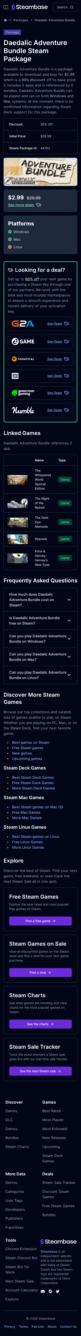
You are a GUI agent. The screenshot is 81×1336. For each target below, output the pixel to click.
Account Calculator (21, 1290)
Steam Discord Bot (21, 1258)
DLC (9, 1120)
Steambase (48, 1251)
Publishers (14, 1218)
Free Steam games (28, 748)
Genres (11, 1182)
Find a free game (37, 921)
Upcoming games (27, 758)
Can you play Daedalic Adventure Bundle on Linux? (37, 675)
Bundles (12, 1137)
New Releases (54, 1137)
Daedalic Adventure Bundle (55, 20)
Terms (23, 1326)
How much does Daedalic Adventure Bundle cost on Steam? (31, 599)
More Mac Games (27, 817)
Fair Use (38, 1326)
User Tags (13, 1200)
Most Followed (54, 1128)
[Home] (5, 20)
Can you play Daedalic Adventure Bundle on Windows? (37, 639)
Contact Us (68, 1326)
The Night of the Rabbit (42, 503)
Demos (11, 1128)
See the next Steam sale (38, 1071)
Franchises (14, 1227)
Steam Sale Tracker (58, 1182)
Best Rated (51, 1111)
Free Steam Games (58, 1206)
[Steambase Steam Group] (50, 1291)
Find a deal (38, 972)
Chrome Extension (21, 1249)
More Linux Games (28, 847)
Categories (14, 1191)
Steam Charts (17, 1146)
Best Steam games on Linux (36, 836)
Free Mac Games (26, 812)
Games (11, 1111)
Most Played (52, 1120)
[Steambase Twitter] (57, 1291)
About (51, 1326)
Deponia (41, 539)
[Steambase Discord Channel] (42, 1291)
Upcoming (51, 1146)
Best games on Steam (30, 742)
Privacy (9, 1326)
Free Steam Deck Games (33, 782)
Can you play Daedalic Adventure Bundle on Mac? (37, 657)
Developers (15, 1209)
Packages (21, 20)
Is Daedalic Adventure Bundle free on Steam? (34, 620)
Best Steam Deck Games (33, 777)
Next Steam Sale (19, 1281)
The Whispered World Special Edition (43, 479)
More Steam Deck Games (33, 788)
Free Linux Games (27, 842)
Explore (11, 1299)
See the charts (38, 1024)
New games (22, 753)
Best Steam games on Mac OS (37, 807)
